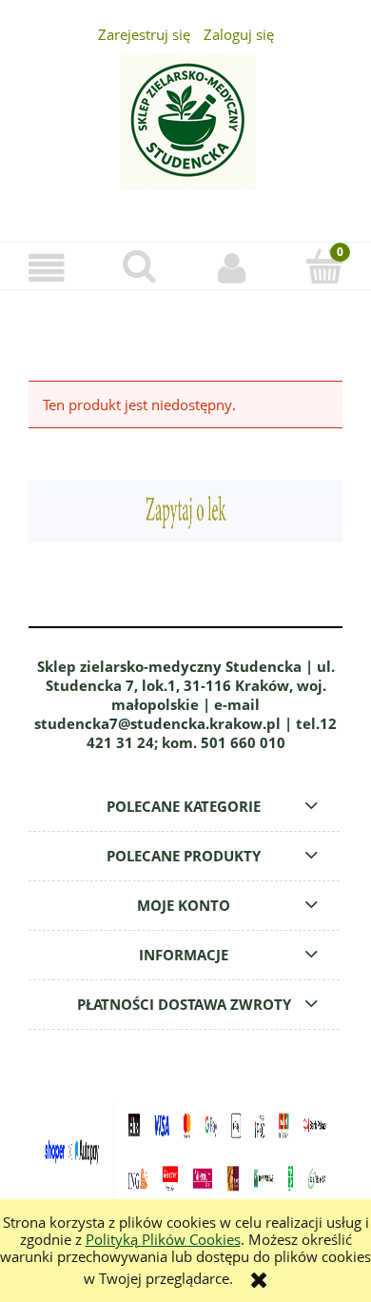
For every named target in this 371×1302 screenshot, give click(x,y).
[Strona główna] (185, 131)
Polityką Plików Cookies (163, 1239)
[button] (46, 268)
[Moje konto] (232, 268)
